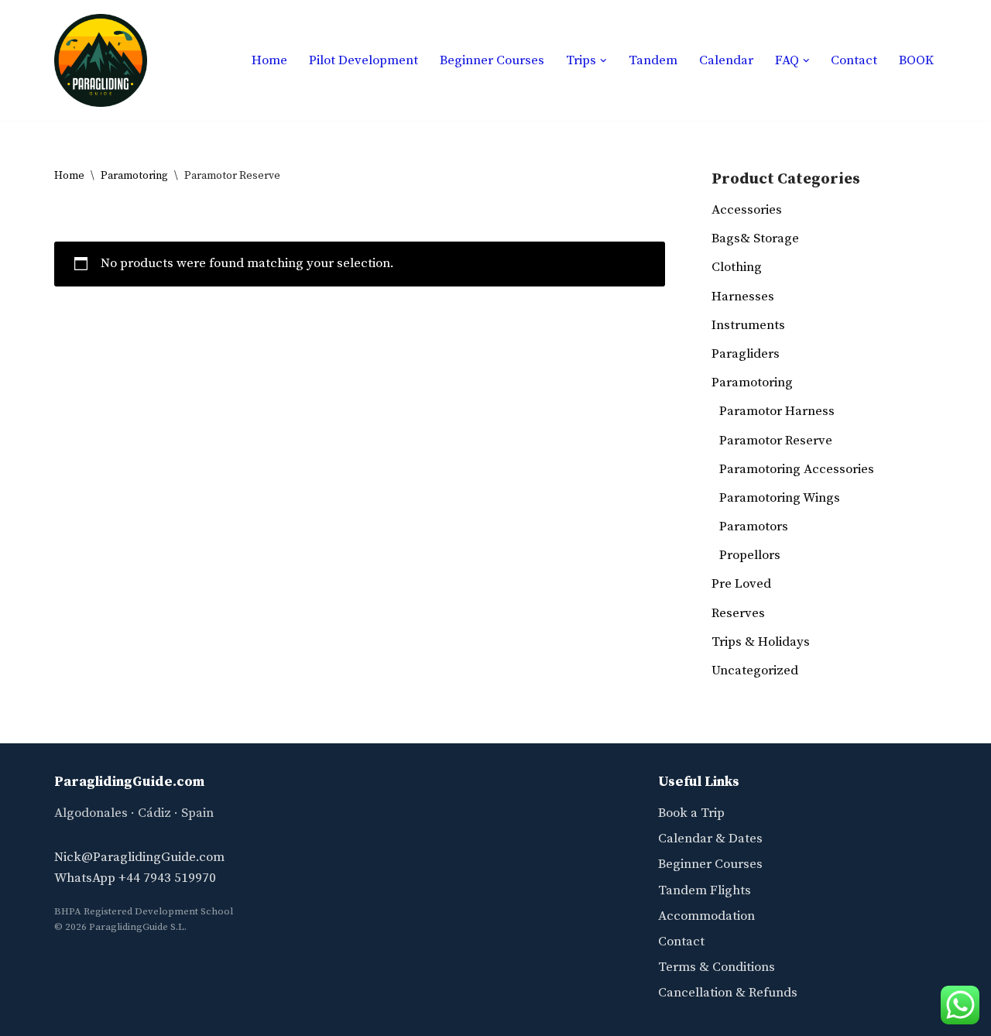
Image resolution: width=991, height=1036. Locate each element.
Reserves (738, 613)
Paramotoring (134, 176)
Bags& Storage (755, 238)
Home (269, 60)
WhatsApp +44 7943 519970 (135, 878)
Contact (854, 60)
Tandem (653, 60)
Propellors (749, 555)
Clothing (737, 267)
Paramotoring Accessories (796, 469)
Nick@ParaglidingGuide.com (139, 857)
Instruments (748, 325)
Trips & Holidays (761, 641)
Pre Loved (741, 583)
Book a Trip (691, 813)
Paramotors (753, 526)
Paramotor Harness (777, 411)
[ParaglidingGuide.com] (100, 60)
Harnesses (743, 296)
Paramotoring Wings (779, 497)
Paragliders (746, 353)
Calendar (726, 60)
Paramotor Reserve (775, 440)
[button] (603, 60)
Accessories (747, 209)
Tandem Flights (704, 890)
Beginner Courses (492, 60)
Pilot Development (363, 60)
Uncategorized (755, 670)
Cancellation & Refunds (727, 992)
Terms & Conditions (716, 967)
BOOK (916, 60)
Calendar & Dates (710, 838)
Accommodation (706, 916)
